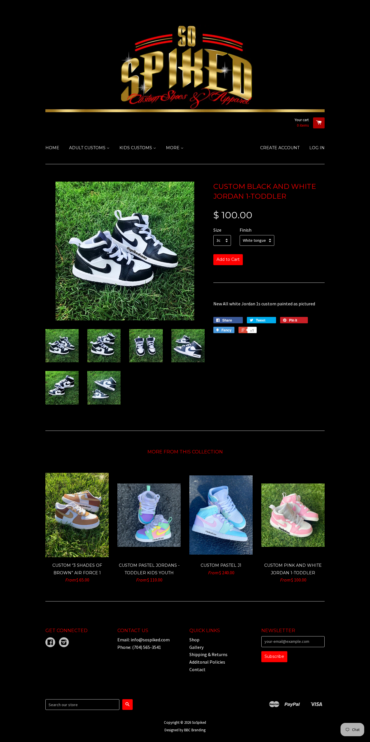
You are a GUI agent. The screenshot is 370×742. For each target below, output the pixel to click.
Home (52, 147)
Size (217, 230)
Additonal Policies (207, 662)
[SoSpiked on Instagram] (64, 643)
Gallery (196, 647)
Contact (197, 669)
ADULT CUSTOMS (88, 147)
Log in (317, 147)
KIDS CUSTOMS (136, 147)
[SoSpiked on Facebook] (50, 643)
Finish (245, 230)
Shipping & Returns (208, 654)
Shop (194, 640)
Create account (279, 147)
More (173, 147)
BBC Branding (195, 730)
